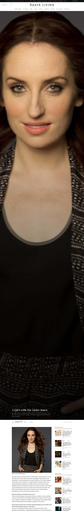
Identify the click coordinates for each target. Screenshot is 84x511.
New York (21, 406)
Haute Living (14, 406)
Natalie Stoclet (19, 421)
